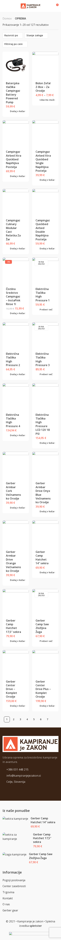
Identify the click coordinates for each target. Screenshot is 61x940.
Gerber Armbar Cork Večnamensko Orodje (13, 490)
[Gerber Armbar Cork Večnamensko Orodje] (16, 465)
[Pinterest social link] (8, 789)
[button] (17, 111)
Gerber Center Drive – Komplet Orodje (11, 689)
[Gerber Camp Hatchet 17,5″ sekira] (16, 602)
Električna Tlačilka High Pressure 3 (43, 359)
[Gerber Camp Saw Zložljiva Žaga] (45, 602)
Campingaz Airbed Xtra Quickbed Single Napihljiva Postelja (43, 161)
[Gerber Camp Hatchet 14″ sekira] (45, 533)
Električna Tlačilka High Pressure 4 (13, 420)
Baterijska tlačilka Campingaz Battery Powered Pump (13, 92)
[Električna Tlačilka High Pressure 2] (16, 335)
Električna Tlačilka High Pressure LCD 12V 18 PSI (43, 424)
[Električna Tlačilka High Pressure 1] (45, 270)
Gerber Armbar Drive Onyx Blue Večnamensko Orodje (43, 492)
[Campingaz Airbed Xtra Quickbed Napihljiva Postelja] (16, 133)
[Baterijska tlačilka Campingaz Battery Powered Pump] (16, 65)
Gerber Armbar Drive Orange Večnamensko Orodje (13, 561)
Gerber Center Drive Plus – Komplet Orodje (43, 689)
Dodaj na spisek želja (24, 83)
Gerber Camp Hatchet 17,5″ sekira (13, 626)
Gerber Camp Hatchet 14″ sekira (42, 557)
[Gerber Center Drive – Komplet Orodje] (16, 663)
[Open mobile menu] (4, 6)
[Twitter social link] (12, 789)
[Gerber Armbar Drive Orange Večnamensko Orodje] (16, 533)
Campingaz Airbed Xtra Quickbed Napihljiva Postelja (13, 159)
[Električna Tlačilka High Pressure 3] (45, 335)
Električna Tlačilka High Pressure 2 (13, 359)
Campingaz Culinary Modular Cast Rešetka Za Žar (13, 229)
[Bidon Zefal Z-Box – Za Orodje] (45, 65)
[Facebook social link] (3, 789)
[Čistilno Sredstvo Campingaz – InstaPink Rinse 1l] (16, 270)
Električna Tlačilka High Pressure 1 (43, 294)
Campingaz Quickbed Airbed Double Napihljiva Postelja (43, 229)
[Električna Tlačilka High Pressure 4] (16, 396)
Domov (7, 18)
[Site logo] (30, 6)
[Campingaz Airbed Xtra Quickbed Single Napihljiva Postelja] (45, 133)
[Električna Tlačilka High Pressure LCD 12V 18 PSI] (45, 396)
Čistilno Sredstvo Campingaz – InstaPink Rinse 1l (13, 296)
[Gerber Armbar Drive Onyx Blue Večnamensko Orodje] (45, 465)
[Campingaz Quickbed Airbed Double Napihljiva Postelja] (45, 202)
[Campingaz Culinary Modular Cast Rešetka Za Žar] (16, 202)
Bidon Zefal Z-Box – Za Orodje (43, 87)
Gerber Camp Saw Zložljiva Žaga (42, 626)
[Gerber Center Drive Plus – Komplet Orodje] (45, 663)
